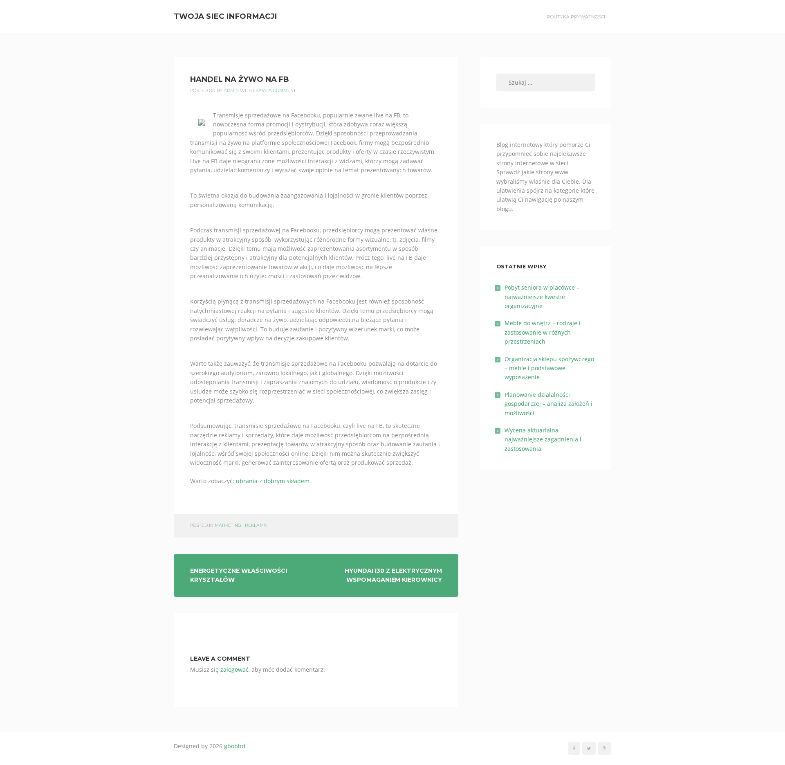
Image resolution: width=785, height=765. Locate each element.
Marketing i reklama (241, 525)
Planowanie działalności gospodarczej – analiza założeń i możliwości (548, 404)
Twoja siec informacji (225, 16)
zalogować (234, 669)
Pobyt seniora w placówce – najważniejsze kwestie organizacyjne (542, 297)
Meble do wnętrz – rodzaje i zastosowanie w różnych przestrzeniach (543, 332)
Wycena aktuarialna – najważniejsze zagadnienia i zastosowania (543, 439)
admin (231, 90)
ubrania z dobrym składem (273, 481)
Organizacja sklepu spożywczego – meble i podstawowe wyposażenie (549, 368)
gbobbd (234, 746)
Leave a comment (274, 90)
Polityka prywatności (576, 17)
